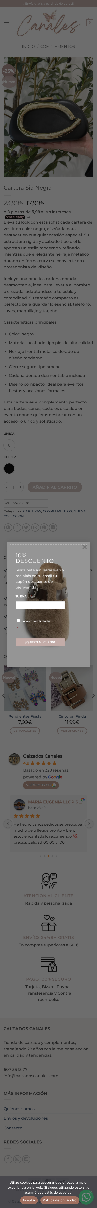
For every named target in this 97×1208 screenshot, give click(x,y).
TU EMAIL (24, 596)
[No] (90, 1194)
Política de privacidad (60, 1200)
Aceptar (29, 1200)
